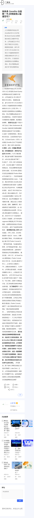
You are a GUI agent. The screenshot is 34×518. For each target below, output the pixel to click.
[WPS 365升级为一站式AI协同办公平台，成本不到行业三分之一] (28, 450)
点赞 (8, 384)
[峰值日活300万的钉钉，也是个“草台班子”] (27, 429)
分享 (20, 394)
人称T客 (8, 19)
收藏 (16, 384)
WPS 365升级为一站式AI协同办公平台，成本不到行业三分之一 (18, 446)
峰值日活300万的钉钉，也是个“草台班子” (17, 424)
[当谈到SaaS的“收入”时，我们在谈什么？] (27, 471)
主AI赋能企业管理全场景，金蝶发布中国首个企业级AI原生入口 (7, 446)
